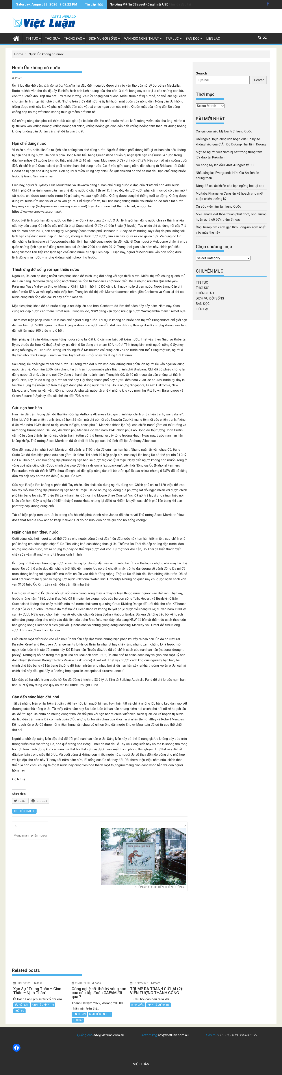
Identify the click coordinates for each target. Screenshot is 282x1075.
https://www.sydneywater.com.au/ (36, 212)
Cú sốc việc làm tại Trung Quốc (218, 206)
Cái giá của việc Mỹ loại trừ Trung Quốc (224, 131)
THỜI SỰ (51, 39)
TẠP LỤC (172, 39)
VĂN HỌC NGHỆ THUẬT (141, 39)
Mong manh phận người (30, 835)
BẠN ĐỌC (193, 39)
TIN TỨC (32, 39)
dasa (39, 983)
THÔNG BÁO (73, 39)
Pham (18, 78)
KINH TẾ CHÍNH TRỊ (24, 811)
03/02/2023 (24, 983)
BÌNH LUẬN (79, 1014)
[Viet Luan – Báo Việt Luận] (16, 38)
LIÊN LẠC (213, 39)
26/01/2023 (82, 983)
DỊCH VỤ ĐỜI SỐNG (103, 39)
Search (201, 73)
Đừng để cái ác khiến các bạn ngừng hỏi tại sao (230, 186)
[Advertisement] (99, 929)
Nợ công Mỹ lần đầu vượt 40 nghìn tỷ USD (139, 4)
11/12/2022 (141, 983)
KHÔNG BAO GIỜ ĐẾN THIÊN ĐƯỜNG (159, 887)
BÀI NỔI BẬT (21, 1004)
